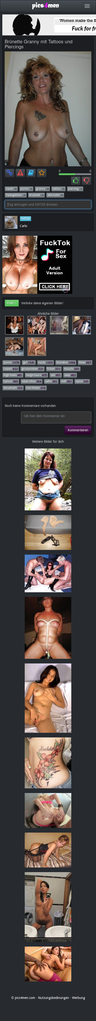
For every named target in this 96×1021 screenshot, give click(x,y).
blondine (66, 362)
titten (85, 362)
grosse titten (32, 369)
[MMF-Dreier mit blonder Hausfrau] (35, 348)
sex (56, 375)
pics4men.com (25, 998)
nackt (11, 189)
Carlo (23, 226)
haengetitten (15, 195)
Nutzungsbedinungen (53, 998)
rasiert (11, 369)
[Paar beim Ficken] (80, 326)
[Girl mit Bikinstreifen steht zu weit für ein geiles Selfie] (58, 326)
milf (66, 381)
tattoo (58, 189)
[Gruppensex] (36, 326)
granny (42, 189)
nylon (82, 381)
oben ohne (31, 381)
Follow (25, 218)
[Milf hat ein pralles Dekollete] (13, 326)
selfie (51, 381)
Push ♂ (11, 303)
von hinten (35, 388)
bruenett (36, 195)
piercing (75, 189)
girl (28, 362)
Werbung (78, 998)
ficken (53, 369)
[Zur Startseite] (45, 5)
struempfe (13, 388)
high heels (13, 375)
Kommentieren (78, 430)
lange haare (36, 375)
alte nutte (55, 195)
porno (26, 189)
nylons (11, 381)
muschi (71, 369)
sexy (70, 375)
